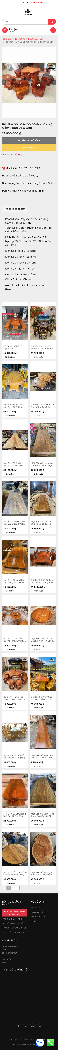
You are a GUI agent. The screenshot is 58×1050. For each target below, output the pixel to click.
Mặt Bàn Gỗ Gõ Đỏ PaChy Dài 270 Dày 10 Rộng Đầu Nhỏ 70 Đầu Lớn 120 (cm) (14, 464)
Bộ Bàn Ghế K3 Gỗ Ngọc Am (12, 347)
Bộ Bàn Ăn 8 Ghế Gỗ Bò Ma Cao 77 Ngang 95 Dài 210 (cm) (14, 756)
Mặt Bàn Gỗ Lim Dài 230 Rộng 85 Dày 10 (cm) (13, 581)
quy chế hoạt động (8, 960)
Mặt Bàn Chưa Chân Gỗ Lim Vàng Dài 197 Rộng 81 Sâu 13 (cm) (15, 522)
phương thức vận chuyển (14, 928)
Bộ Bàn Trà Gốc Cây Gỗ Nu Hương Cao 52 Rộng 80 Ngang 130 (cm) (42, 406)
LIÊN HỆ (34, 921)
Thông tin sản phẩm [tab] (14, 208)
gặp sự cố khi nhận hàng (13, 932)
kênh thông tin (38, 917)
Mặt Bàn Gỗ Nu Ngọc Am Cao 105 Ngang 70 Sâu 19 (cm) (42, 873)
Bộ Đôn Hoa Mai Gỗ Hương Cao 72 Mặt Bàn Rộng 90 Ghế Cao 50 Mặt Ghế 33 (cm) (15, 698)
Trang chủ (6, 39)
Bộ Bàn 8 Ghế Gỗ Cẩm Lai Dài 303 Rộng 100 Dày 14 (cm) (42, 581)
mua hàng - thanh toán (13, 923)
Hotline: (32, 3)
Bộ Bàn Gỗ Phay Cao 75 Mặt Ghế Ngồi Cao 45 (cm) (41, 698)
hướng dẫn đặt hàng (12, 919)
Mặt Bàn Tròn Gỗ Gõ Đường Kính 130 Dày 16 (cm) (15, 639)
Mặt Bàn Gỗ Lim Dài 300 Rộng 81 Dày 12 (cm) (41, 522)
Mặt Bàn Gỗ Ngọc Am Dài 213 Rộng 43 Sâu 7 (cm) (42, 756)
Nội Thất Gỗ (19, 39)
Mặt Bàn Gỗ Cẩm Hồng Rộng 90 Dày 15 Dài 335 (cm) (42, 815)
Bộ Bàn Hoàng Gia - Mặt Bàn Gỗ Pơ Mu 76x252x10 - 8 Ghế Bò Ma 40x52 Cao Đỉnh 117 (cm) (15, 406)
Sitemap (33, 1040)
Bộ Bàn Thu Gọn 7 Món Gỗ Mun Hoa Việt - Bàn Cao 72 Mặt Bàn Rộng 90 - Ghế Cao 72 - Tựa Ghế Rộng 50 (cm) (42, 347)
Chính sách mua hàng (9, 954)
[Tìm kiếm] (52, 22)
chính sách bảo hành (9, 947)
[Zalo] (39, 1042)
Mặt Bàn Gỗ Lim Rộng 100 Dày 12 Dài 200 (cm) (14, 815)
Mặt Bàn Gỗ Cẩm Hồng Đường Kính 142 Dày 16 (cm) (15, 873)
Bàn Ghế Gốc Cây (35, 39)
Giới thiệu (35, 908)
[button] (4, 82)
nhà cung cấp (37, 912)
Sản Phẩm (24, 1040)
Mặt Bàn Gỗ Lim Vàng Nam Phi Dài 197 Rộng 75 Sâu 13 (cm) (42, 464)
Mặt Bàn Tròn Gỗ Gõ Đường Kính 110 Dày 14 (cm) (42, 639)
